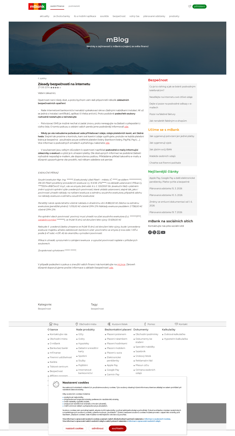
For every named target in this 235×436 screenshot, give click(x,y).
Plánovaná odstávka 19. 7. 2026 (165, 212)
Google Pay (113, 370)
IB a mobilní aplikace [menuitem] (85, 16)
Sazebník (141, 351)
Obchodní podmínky (147, 334)
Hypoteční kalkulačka (176, 339)
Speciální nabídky (145, 347)
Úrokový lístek (143, 356)
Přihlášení (199, 6)
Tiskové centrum (59, 366)
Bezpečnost (44, 308)
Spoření (82, 356)
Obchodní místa (58, 339)
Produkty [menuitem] (174, 16)
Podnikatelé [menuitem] (74, 6)
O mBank (55, 343)
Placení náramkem (117, 339)
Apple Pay (112, 365)
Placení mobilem (116, 348)
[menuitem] (150, 232)
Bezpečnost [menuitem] (119, 16)
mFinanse (55, 352)
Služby (82, 360)
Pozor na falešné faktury (162, 114)
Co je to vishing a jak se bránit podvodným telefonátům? (172, 88)
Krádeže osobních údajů (162, 156)
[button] (37, 6)
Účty (81, 334)
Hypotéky (83, 343)
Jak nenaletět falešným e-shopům (168, 121)
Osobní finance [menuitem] (57, 6)
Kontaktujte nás (58, 334)
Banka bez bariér (59, 348)
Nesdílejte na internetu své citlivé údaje (171, 97)
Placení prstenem (116, 334)
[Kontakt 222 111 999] (189, 6)
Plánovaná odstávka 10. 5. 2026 (166, 195)
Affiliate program (59, 376)
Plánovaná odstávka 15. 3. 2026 (165, 188)
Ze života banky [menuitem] (61, 16)
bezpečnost (97, 308)
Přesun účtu (142, 365)
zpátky (43, 78)
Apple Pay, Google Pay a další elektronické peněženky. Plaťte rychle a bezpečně (172, 180)
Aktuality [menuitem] (44, 16)
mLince (121, 264)
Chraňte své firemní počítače (165, 163)
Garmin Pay (113, 374)
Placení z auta (114, 352)
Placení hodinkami (117, 343)
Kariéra (53, 362)
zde (126, 126)
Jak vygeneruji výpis (160, 143)
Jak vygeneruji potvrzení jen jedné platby (171, 136)
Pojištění (83, 365)
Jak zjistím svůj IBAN (160, 149)
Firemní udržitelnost (61, 357)
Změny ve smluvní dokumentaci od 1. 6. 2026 (170, 204)
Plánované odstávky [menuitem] (154, 16)
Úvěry (81, 339)
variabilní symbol (47, 219)
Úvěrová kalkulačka (174, 334)
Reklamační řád (144, 360)
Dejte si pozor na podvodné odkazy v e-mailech (170, 105)
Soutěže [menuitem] (104, 16)
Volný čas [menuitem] (134, 16)
